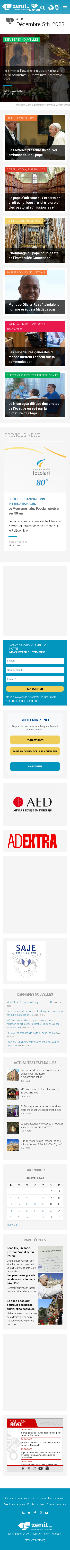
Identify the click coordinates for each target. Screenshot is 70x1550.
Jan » (17, 1224)
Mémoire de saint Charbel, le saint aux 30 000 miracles (41, 1091)
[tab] (21, 1423)
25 (11, 1217)
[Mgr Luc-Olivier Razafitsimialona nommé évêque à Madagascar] (35, 291)
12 (19, 1204)
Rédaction (9, 94)
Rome (32, 118)
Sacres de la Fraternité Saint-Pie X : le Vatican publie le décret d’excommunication (40, 1073)
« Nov (10, 1224)
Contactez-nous (56, 1504)
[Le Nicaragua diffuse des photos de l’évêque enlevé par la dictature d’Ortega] (35, 394)
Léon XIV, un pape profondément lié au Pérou (20, 1252)
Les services (55, 1498)
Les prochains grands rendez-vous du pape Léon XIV (21, 1279)
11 (11, 1204)
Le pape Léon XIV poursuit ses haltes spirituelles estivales (20, 1305)
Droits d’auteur (36, 1504)
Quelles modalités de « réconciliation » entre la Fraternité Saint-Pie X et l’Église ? (42, 1143)
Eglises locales (17, 272)
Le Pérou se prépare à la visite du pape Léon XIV (32, 1033)
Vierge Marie (34, 221)
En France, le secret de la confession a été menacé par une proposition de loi (41, 1108)
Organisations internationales (27, 324)
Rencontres (15, 329)
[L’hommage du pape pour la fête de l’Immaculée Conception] (35, 240)
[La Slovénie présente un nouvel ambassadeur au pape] (35, 137)
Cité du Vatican (16, 169)
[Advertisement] (35, 601)
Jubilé (13, 499)
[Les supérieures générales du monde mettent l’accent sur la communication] (35, 343)
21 (35, 1210)
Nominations (37, 272)
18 (11, 1210)
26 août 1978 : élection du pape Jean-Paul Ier (30, 1002)
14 (35, 1204)
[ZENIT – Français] (19, 7)
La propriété (38, 1498)
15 (43, 1204)
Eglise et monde (17, 118)
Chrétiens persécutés (21, 375)
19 (19, 1210)
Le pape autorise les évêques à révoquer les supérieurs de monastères (42, 1125)
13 (27, 1204)
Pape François (37, 169)
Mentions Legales (14, 1504)
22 (43, 1210)
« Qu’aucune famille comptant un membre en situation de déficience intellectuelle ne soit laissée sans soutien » (33, 1024)
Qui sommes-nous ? (17, 1498)
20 (27, 1210)
